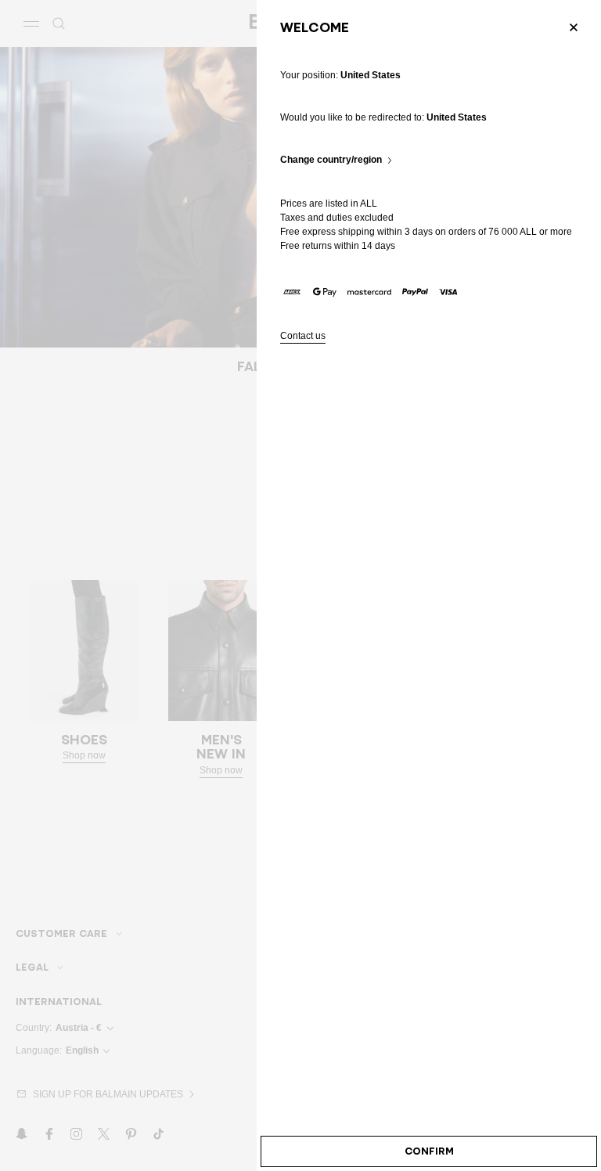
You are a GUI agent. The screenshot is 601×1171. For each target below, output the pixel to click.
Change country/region (331, 160)
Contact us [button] (303, 336)
